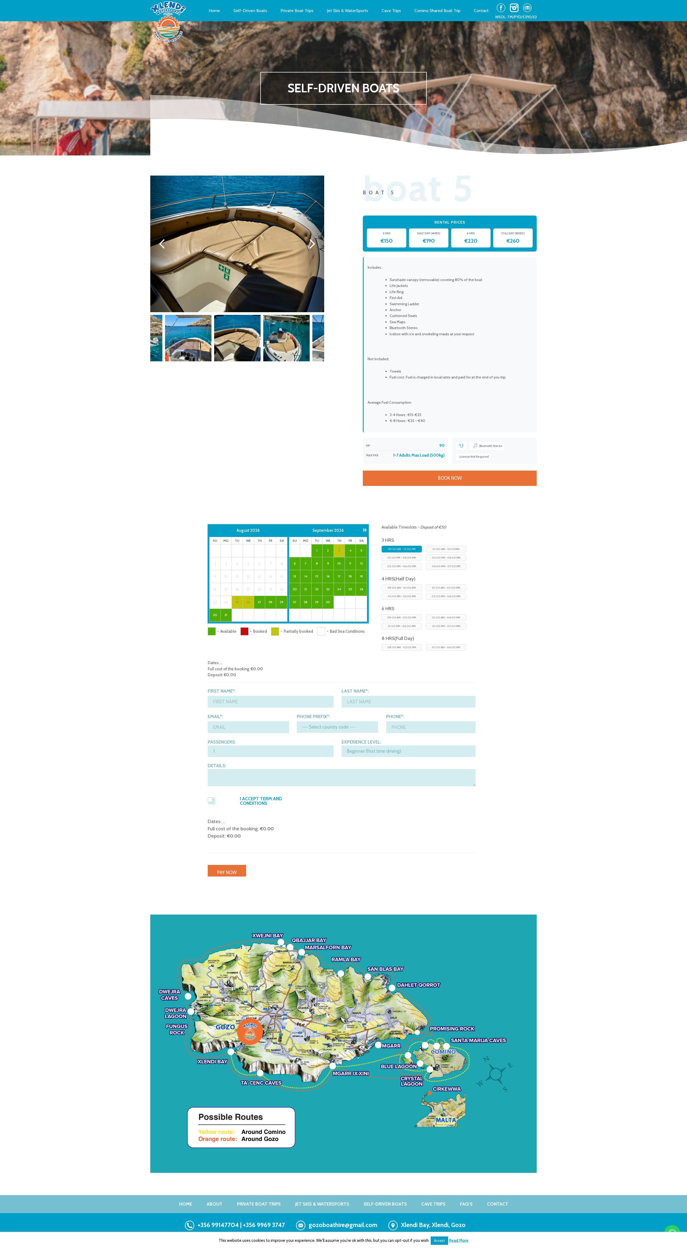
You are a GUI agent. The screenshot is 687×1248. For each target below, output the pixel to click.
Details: (217, 765)
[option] (237, 244)
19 (361, 576)
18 (350, 576)
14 (305, 576)
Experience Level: (361, 742)
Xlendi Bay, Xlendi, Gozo (433, 1225)
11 (350, 563)
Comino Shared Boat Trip (437, 11)
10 (339, 563)
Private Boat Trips (296, 11)
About (214, 1204)
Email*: (215, 716)
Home (214, 11)
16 (328, 576)
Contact (481, 11)
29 (281, 602)
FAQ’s (466, 1204)
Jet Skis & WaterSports (347, 11)
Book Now (450, 478)
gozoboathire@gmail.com (343, 1225)
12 (361, 563)
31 (226, 615)
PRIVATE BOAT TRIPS (259, 1204)
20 (295, 589)
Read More (459, 1240)
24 (339, 589)
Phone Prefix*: (313, 716)
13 (294, 576)
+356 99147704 (218, 1225)
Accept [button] (439, 1240)
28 (270, 602)
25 (237, 602)
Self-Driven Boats (250, 11)
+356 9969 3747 (264, 1225)
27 (259, 602)
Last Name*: (355, 691)
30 (215, 615)
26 (248, 602)
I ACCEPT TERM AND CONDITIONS (261, 801)
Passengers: (222, 742)
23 (328, 589)
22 (317, 589)
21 (305, 589)
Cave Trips (391, 11)
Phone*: (395, 716)
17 (339, 576)
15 (316, 576)
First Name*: (222, 691)
